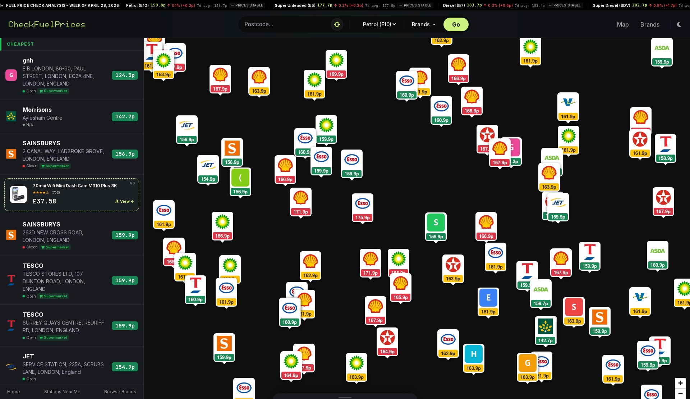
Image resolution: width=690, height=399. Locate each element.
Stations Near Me (62, 391)
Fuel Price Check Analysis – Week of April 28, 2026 (62, 5)
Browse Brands (120, 391)
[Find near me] (337, 24)
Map (623, 24)
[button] (434, 225)
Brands (421, 24)
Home (13, 391)
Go (456, 24)
